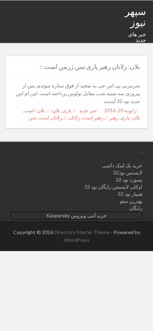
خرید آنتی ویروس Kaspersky (76, 215)
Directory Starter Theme (82, 232)
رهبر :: (111, 117)
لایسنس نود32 (127, 172)
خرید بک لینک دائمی (122, 165)
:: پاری (68, 110)
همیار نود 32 (130, 194)
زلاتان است (50, 117)
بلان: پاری (130, 117)
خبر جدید (88, 110)
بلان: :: (53, 110)
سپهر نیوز (135, 16)
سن (32, 117)
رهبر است (92, 117)
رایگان (135, 208)
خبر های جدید (137, 37)
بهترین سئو (131, 201)
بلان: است (34, 110)
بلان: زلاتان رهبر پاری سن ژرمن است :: (89, 66)
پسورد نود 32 (129, 180)
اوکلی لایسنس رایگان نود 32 (113, 187)
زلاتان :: (72, 117)
